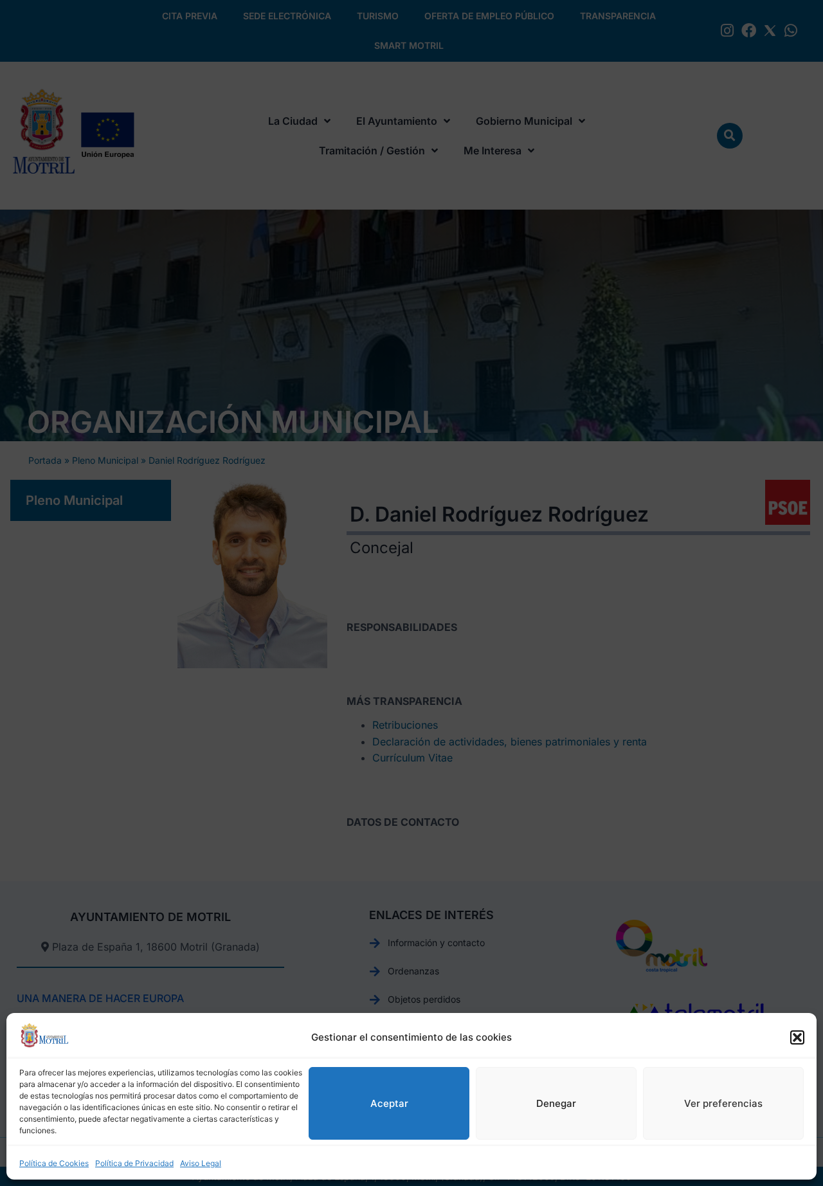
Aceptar (389, 1103)
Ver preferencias (723, 1103)
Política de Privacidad (134, 1163)
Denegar (556, 1103)
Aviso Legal (200, 1163)
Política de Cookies (54, 1163)
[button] (797, 1037)
